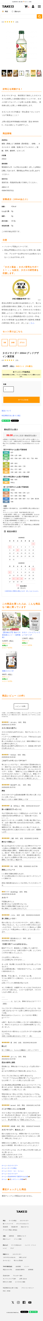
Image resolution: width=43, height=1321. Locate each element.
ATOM (8, 1291)
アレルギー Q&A (17, 1275)
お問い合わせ (23, 1278)
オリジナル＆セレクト (22, 1223)
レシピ (5, 1248)
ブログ (12, 1248)
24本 (13, 342)
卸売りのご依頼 (7, 1282)
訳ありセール (25, 1227)
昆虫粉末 (5, 1227)
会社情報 (18, 1266)
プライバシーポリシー (27, 1288)
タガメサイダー (13, 1165)
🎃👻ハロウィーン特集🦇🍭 (17, 1179)
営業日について (21, 1236)
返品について (6, 411)
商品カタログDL (7, 1269)
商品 (6, 11)
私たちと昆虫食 (18, 1260)
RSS (4, 1291)
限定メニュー (6, 1239)
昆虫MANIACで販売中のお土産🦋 (19, 1176)
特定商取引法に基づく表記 (11, 415)
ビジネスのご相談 (20, 1282)
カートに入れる (23, 400)
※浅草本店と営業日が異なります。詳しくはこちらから (22, 591)
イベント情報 (17, 1239)
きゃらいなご (6, 1260)
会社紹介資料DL (20, 1269)
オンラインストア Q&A (9, 1278)
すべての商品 (12, 1168)
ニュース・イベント (30, 1245)
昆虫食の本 (14, 1227)
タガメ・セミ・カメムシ (16, 1171)
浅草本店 (11, 1236)
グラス (22, 342)
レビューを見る (7, 647)
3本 (4, 342)
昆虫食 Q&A (6, 1275)
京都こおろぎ (22, 1257)
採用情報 (30, 1269)
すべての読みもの (16, 1245)
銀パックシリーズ (8, 1223)
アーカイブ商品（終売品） (10, 1230)
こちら (32, 323)
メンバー (26, 1266)
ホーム (4, 1165)
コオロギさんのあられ (9, 1257)
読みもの (17, 11)
